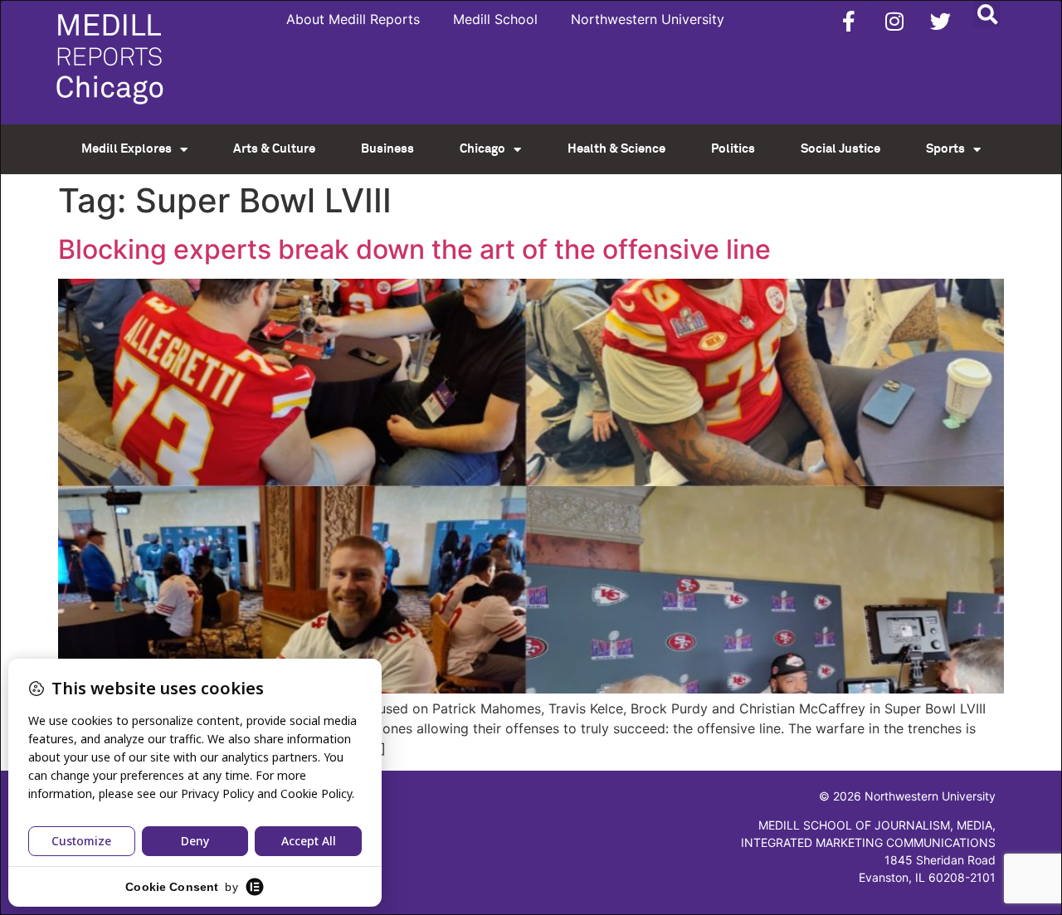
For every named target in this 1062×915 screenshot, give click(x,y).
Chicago (482, 149)
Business (387, 149)
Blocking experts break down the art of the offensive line (414, 249)
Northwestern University (647, 19)
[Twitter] (940, 20)
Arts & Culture (274, 149)
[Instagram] (894, 20)
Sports (945, 149)
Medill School (495, 19)
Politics (733, 149)
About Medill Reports (353, 19)
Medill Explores (126, 149)
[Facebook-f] (849, 20)
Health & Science (616, 149)
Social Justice (840, 149)
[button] (987, 13)
